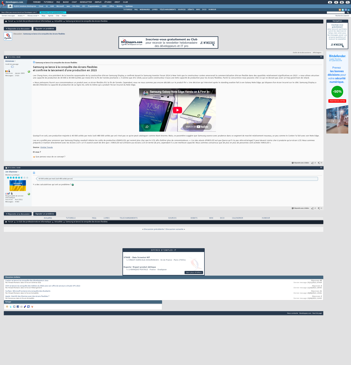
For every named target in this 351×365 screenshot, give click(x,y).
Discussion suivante (174, 229)
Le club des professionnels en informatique (33, 21)
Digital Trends (46, 147)
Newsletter (86, 2)
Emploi (97, 2)
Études (107, 2)
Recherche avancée (342, 15)
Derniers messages (8, 15)
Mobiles (120, 6)
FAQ (58, 2)
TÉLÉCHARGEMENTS (168, 10)
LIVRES (155, 10)
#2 (321, 167)
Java (68, 6)
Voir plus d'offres (194, 273)
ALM (52, 6)
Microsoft (60, 6)
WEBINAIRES (145, 10)
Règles (64, 15)
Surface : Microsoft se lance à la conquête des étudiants (27, 291)
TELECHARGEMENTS (129, 218)
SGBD (104, 6)
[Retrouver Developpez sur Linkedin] (348, 10)
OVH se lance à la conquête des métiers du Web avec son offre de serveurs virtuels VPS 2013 (42, 286)
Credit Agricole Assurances (143, 260)
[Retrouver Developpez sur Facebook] (346, 10)
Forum (10, 21)
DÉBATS (191, 10)
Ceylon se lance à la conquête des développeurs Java (26, 281)
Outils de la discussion (301, 53)
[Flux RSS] (340, 10)
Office (111, 6)
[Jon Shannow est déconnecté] (17, 186)
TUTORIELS (127, 10)
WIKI (198, 10)
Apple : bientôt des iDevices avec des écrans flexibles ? (27, 296)
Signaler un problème (44, 28)
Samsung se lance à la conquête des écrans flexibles (44, 34)
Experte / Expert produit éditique (140, 267)
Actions (20, 15)
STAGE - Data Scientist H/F (137, 257)
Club (125, 2)
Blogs (66, 2)
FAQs (94, 218)
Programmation (93, 6)
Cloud (41, 6)
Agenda (50, 15)
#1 (321, 57)
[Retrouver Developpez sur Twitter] (343, 10)
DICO (204, 10)
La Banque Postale (138, 270)
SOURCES (182, 10)
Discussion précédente (154, 229)
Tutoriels (48, 2)
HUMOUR (212, 10)
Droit (117, 2)
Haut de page (317, 313)
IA (47, 6)
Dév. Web (76, 6)
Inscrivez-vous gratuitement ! (53, 12)
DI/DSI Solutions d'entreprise (25, 6)
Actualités (58, 21)
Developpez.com (305, 313)
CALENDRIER (237, 218)
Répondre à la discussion (18, 28)
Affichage (316, 53)
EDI (83, 6)
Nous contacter (292, 313)
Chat (74, 2)
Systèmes (129, 6)
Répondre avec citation (301, 163)
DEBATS (194, 218)
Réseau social (32, 15)
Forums (37, 2)
